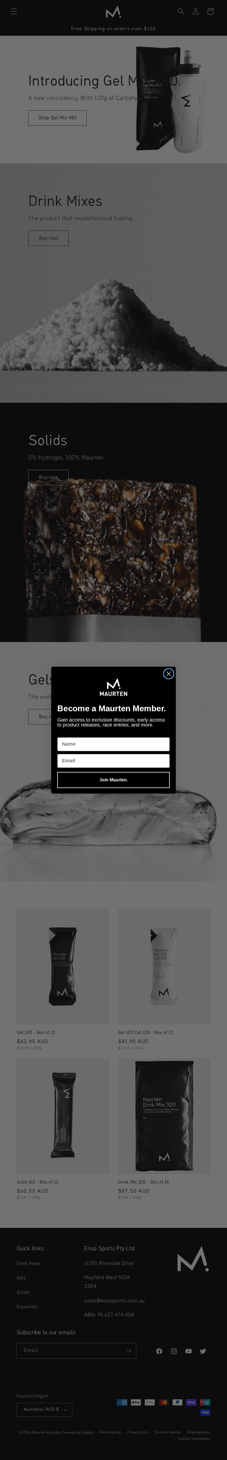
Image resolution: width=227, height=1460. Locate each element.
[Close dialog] (169, 674)
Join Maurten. (113, 780)
